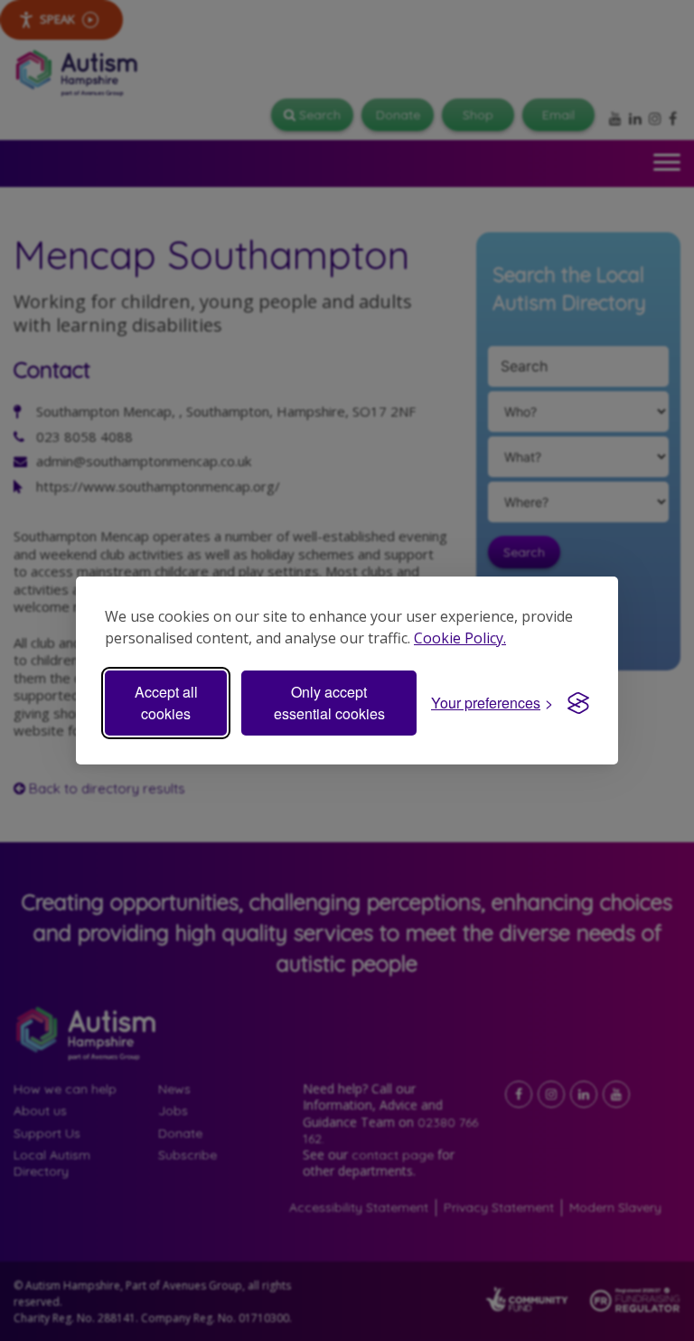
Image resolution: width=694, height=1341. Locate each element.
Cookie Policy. (460, 638)
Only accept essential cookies (329, 702)
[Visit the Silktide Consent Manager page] (578, 703)
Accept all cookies (166, 702)
